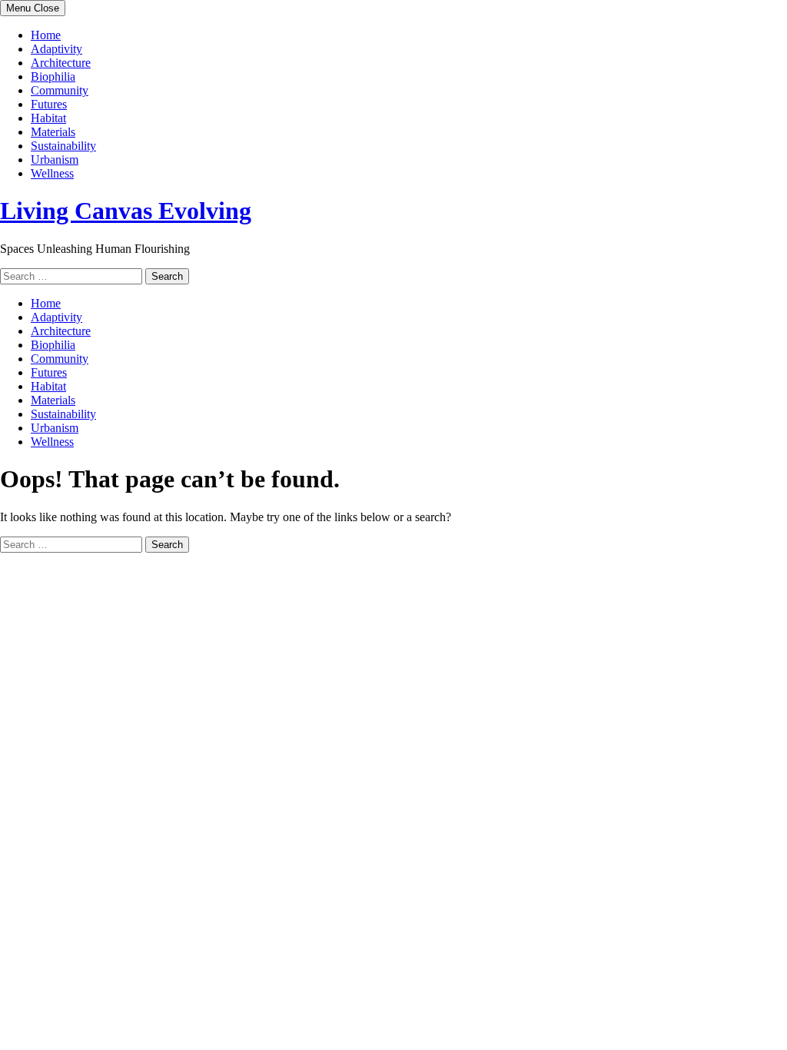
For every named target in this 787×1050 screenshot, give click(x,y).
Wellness (52, 173)
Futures (49, 104)
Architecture (61, 62)
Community (59, 90)
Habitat (48, 118)
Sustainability (63, 145)
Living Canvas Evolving (125, 210)
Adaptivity (56, 48)
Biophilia (53, 76)
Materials (53, 131)
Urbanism (54, 159)
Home (46, 35)
